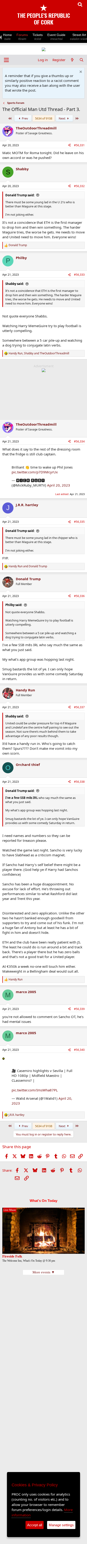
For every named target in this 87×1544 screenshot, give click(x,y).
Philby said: (13, 605)
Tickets (37, 37)
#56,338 (79, 782)
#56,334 (79, 441)
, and (39, 353)
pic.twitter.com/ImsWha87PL (35, 1090)
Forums (22, 37)
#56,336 (79, 596)
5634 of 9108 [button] (43, 118)
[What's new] (72, 60)
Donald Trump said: (20, 195)
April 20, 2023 (58, 485)
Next (62, 118)
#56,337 (79, 707)
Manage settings (61, 1525)
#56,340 (79, 1050)
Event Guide (56, 37)
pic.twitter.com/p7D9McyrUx (35, 472)
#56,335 (79, 522)
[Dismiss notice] (80, 72)
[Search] (81, 60)
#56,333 (79, 275)
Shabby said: (14, 284)
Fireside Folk (12, 1256)
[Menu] (6, 60)
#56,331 (79, 145)
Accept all (34, 1525)
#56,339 (79, 1009)
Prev (24, 118)
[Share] (69, 145)
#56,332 (79, 186)
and (28, 566)
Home (7, 37)
